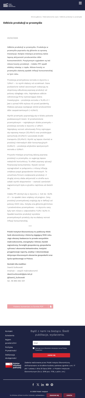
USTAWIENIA (40, 395)
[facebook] (33, 384)
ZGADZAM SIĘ (54, 395)
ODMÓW (69, 395)
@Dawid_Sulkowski (16, 277)
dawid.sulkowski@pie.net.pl (19, 274)
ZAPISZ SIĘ (51, 355)
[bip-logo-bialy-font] (13, 363)
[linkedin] (42, 384)
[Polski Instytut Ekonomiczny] (9, 4)
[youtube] (47, 384)
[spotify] (52, 384)
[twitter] (38, 384)
